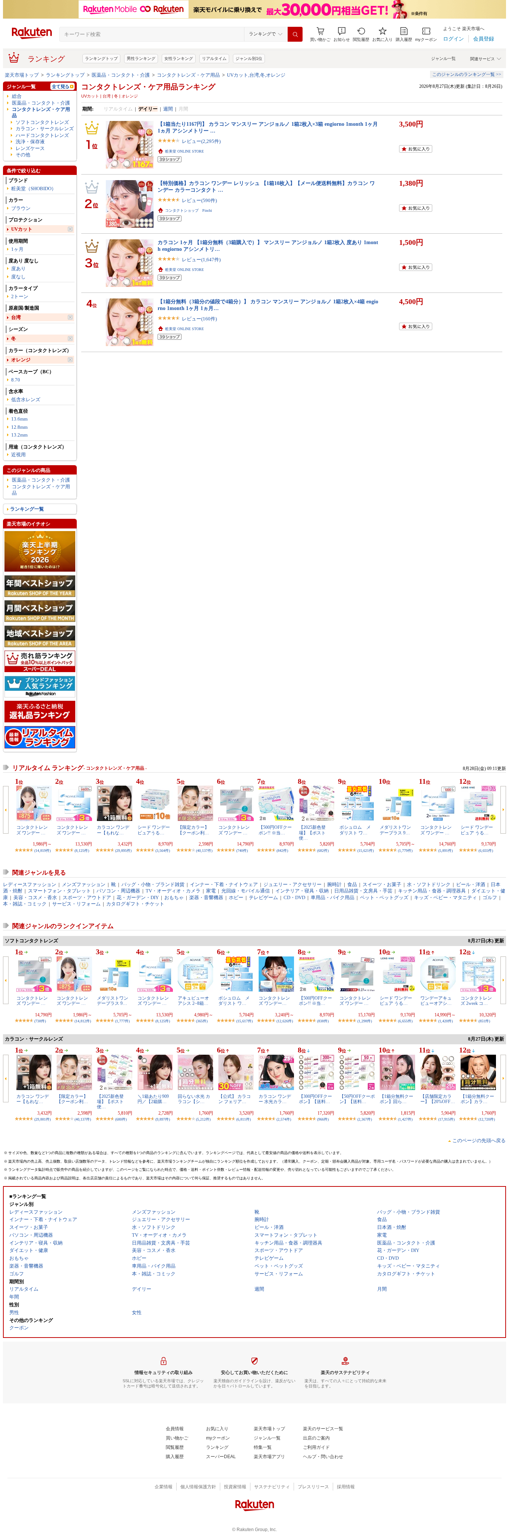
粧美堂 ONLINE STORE (184, 151)
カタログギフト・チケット (135, 904)
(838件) (323, 1021)
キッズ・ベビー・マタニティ (445, 897)
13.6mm (19, 419)
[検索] (295, 34)
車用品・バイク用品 (332, 897)
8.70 (15, 380)
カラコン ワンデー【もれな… (113, 830)
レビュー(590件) (199, 200)
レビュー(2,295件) (201, 141)
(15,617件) (244, 1021)
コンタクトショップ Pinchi (188, 210)
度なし (18, 276)
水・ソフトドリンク (428, 884)
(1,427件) (405, 1119)
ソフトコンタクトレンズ (42, 122)
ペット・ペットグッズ (384, 897)
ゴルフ (490, 897)
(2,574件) (283, 1119)
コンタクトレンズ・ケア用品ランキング (148, 87)
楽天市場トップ (22, 75)
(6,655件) (485, 851)
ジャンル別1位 (248, 58)
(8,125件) (82, 851)
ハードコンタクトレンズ (42, 135)
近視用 (18, 454)
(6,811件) (243, 1119)
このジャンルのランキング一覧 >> (466, 74)
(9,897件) (162, 1119)
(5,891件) (445, 851)
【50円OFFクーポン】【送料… (357, 1099)
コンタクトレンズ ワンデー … (32, 830)
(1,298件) (364, 1021)
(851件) (484, 1021)
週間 (168, 109)
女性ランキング (178, 58)
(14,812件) (83, 1021)
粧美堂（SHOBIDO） (33, 188)
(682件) (323, 851)
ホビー (236, 897)
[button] (341, 34)
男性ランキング (141, 58)
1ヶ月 (17, 249)
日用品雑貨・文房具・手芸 (363, 891)
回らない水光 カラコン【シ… (194, 1099)
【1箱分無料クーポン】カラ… (477, 1099)
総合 (17, 96)
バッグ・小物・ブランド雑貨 (152, 884)
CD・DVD (294, 897)
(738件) (40, 1021)
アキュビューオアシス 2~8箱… (193, 1001)
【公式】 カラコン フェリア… (234, 1099)
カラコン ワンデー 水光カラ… (275, 1099)
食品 (352, 884)
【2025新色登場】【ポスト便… (312, 833)
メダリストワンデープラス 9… (395, 830)
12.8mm (19, 427)
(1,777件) (122, 1021)
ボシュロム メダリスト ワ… (355, 830)
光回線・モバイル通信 (245, 891)
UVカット (21, 229)
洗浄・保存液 (30, 141)
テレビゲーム (263, 897)
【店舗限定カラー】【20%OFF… (437, 1099)
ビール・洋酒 (470, 884)
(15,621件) (365, 851)
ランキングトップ (101, 58)
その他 (23, 154)
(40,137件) (204, 851)
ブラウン (21, 208)
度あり (18, 268)
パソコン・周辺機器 (118, 891)
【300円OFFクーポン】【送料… (315, 1099)
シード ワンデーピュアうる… (153, 830)
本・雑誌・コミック (25, 904)
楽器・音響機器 (206, 897)
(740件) (242, 851)
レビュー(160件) (199, 319)
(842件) (282, 851)
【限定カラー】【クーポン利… (193, 830)
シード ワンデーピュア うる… (477, 830)
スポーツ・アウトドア (87, 897)
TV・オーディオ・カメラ (173, 891)
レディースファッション (29, 884)
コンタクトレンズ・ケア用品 (188, 75)
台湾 (16, 317)
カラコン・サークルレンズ (45, 128)
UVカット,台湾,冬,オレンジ (256, 75)
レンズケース (30, 148)
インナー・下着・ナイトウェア (224, 884)
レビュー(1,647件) (201, 259)
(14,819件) (42, 851)
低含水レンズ (25, 399)
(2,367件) (364, 1119)
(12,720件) (486, 1119)
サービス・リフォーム (76, 904)
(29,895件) (123, 851)
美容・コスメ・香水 (35, 897)
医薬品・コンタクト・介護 (121, 75)
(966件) (323, 1119)
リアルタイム (214, 58)
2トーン (19, 296)
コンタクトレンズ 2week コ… (476, 1001)
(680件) (121, 1119)
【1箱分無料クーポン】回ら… (396, 1099)
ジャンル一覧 (443, 58)
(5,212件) (203, 1119)
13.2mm (19, 435)
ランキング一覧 (27, 509)
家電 (211, 891)
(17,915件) (446, 1119)
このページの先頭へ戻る (479, 1140)
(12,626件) (284, 1021)
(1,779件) (405, 851)
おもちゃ (174, 897)
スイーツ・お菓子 (382, 884)
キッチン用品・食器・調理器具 (432, 891)
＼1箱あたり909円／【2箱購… (153, 1099)
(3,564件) (162, 851)
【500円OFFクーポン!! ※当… (275, 830)
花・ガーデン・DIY (138, 897)
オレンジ (21, 359)
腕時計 (334, 884)
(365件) (202, 1021)
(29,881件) (42, 1119)
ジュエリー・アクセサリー (292, 884)
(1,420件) (445, 1021)
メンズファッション (83, 884)
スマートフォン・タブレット (59, 891)
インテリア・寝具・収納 (302, 891)
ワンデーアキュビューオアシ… (436, 1001)
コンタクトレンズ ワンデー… (274, 1001)
